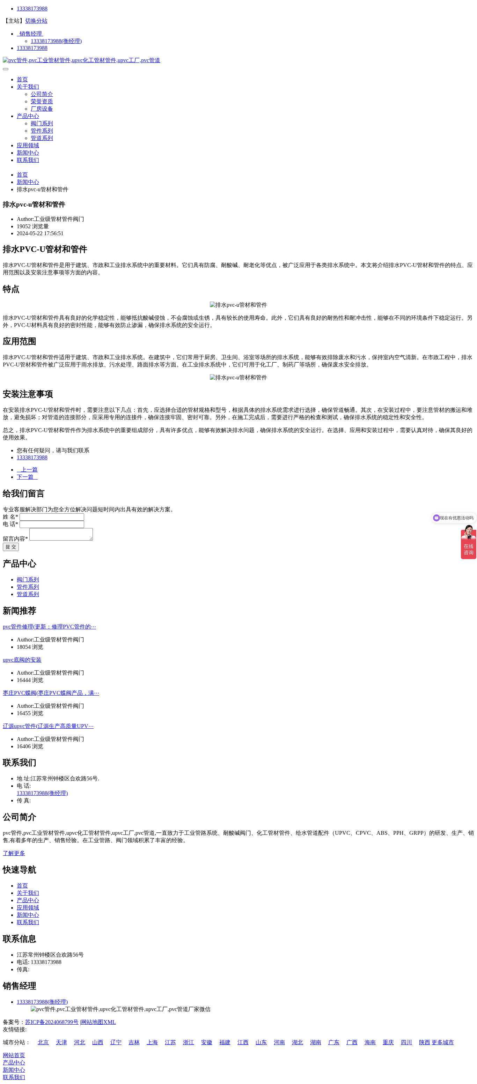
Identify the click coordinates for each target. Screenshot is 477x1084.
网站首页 (14, 1055)
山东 (261, 1042)
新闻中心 (28, 153)
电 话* (10, 524)
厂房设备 (42, 109)
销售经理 (30, 34)
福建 (224, 1042)
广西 (352, 1042)
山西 (97, 1042)
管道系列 (42, 138)
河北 (79, 1042)
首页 (22, 79)
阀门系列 (42, 123)
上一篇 (27, 470)
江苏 (170, 1042)
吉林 (134, 1042)
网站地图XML (98, 1022)
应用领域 (28, 145)
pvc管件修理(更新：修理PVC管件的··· (49, 627)
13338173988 (32, 9)
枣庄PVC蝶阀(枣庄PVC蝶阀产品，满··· (51, 693)
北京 (43, 1042)
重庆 (388, 1042)
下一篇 (27, 477)
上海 (152, 1042)
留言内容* (15, 539)
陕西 (424, 1042)
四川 (406, 1042)
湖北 (297, 1042)
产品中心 (28, 116)
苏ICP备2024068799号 (52, 1022)
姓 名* (10, 517)
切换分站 (36, 21)
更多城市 (443, 1042)
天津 (61, 1042)
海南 (370, 1042)
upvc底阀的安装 (22, 660)
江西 (243, 1042)
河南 (279, 1042)
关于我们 (28, 87)
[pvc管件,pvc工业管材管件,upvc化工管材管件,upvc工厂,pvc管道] (81, 60)
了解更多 (14, 853)
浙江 (188, 1042)
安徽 (206, 1042)
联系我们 (28, 160)
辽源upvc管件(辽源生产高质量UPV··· (48, 726)
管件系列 (42, 131)
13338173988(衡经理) (56, 41)
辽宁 (116, 1042)
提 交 (11, 546)
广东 (333, 1042)
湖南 (315, 1042)
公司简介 (42, 94)
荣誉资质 (42, 101)
